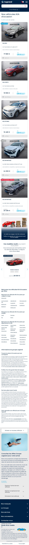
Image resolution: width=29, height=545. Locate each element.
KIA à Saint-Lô (23, 337)
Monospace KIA (23, 300)
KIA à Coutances (23, 335)
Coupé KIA (12, 303)
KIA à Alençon (23, 339)
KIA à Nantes (13, 340)
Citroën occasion (9, 376)
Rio (2, 317)
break (16, 366)
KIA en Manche (13, 332)
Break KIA (3, 306)
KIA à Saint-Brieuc (5, 339)
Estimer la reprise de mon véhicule (12, 491)
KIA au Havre (22, 344)
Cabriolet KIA (13, 300)
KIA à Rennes (13, 338)
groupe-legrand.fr (17, 418)
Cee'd (2, 315)
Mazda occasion (23, 376)
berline (13, 366)
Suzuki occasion (4, 378)
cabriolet (20, 366)
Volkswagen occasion (14, 384)
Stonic (11, 317)
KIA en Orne (22, 325)
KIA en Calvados (4, 325)
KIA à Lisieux (4, 337)
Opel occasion (16, 376)
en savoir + (4, 481)
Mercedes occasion (5, 384)
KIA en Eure (3, 331)
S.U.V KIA (22, 303)
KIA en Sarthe (22, 327)
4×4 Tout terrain (8, 366)
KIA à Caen (3, 335)
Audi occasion (21, 383)
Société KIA (22, 305)
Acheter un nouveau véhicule (13, 430)
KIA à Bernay (4, 341)
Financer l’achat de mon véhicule (12, 486)
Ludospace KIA (13, 305)
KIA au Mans (22, 341)
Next (27, 269)
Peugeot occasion (5, 381)
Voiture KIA (3, 298)
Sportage (12, 315)
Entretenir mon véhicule (12, 496)
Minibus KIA (13, 307)
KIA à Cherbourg (14, 343)
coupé (23, 366)
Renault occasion (22, 380)
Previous (1, 269)
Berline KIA (3, 304)
